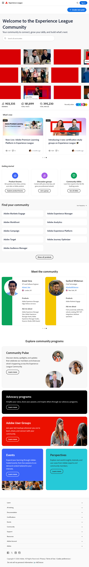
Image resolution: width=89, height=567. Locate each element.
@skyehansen (26, 287)
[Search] (4, 38)
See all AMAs (74, 191)
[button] (76, 10)
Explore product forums (15, 191)
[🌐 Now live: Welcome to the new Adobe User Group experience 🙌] (23, 136)
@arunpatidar (70, 287)
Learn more (12, 372)
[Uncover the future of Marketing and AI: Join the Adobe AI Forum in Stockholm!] (66, 136)
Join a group (44, 191)
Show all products (44, 257)
